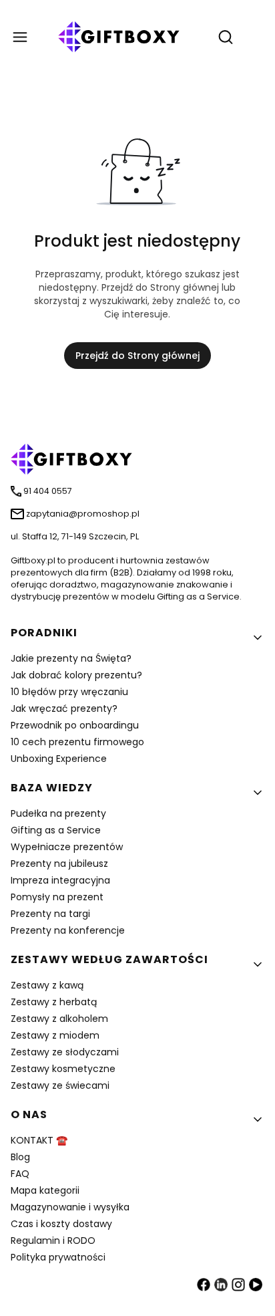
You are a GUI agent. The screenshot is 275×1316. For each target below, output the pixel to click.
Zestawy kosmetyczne (63, 1068)
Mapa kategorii (45, 1190)
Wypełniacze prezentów (67, 846)
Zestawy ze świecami (60, 1085)
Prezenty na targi (50, 913)
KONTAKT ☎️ (39, 1140)
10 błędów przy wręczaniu (69, 691)
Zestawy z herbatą (54, 1002)
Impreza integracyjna (60, 880)
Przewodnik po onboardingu (75, 725)
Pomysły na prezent (57, 897)
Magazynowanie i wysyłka (70, 1207)
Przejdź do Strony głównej (137, 355)
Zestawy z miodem (55, 1035)
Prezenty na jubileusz (59, 863)
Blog (20, 1157)
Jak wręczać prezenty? (64, 708)
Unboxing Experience (59, 758)
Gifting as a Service (56, 830)
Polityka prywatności (58, 1257)
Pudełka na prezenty (58, 813)
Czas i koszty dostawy (61, 1223)
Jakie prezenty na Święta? (71, 658)
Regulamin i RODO (53, 1240)
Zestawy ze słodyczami (65, 1052)
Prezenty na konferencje (68, 930)
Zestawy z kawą (47, 985)
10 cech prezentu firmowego (77, 742)
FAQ (20, 1173)
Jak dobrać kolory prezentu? (76, 675)
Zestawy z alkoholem (59, 1018)
